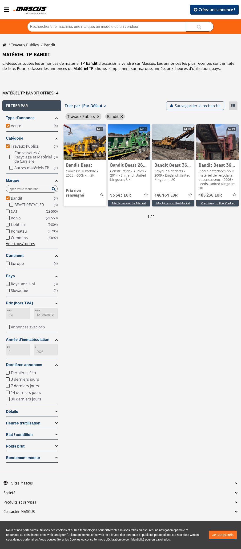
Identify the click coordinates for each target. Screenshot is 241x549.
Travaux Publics (25, 45)
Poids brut (15, 446)
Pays (10, 276)
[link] (85, 142)
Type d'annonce (20, 118)
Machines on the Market (129, 203)
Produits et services (20, 502)
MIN (9, 310)
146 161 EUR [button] (166, 195)
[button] (31, 105)
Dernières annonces (24, 365)
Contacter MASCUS (19, 512)
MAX (37, 310)
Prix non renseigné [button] (75, 193)
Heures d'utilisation (23, 423)
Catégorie (14, 138)
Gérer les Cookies (68, 539)
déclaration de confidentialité (125, 539)
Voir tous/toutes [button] (20, 243)
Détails (12, 412)
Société (9, 493)
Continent (15, 256)
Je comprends (222, 535)
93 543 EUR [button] (120, 195)
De (8, 347)
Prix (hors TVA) (19, 303)
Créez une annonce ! (217, 9)
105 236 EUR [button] (210, 195)
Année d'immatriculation (27, 340)
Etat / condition (19, 435)
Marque (12, 180)
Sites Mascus (22, 483)
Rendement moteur (23, 458)
